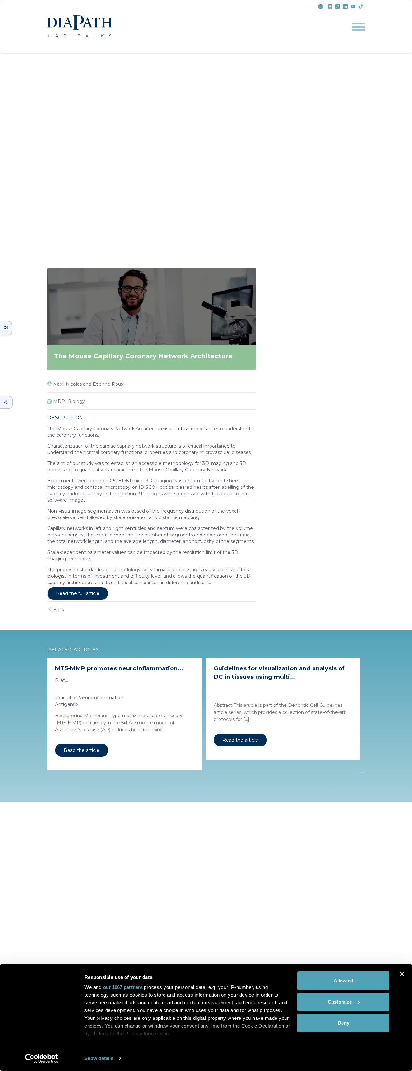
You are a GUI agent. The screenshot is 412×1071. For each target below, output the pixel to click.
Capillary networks (67, 528)
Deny (343, 1023)
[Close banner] (402, 973)
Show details (98, 1058)
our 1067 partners (123, 987)
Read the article (81, 750)
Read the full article (77, 593)
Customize (340, 1002)
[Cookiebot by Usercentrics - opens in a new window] (42, 1058)
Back (58, 609)
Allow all (343, 980)
